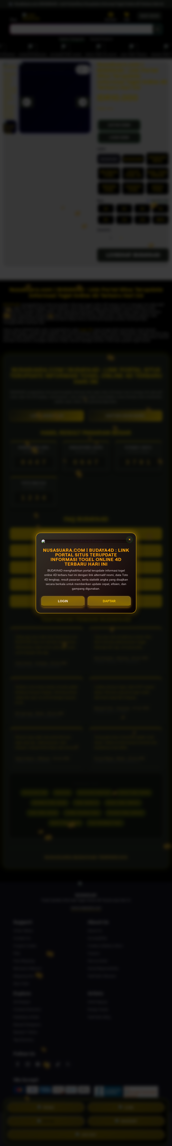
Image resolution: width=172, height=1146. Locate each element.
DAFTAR (109, 601)
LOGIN (63, 601)
